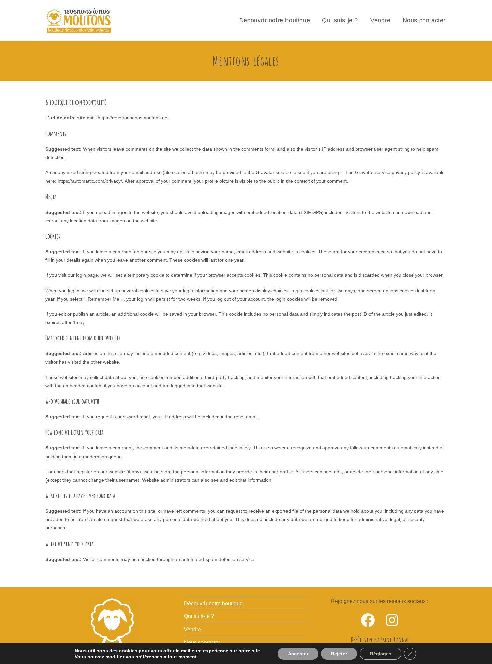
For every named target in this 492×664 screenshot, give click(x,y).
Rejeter (339, 653)
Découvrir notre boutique (213, 603)
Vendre (192, 629)
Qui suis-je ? (199, 616)
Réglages (380, 653)
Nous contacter (202, 642)
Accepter (298, 653)
